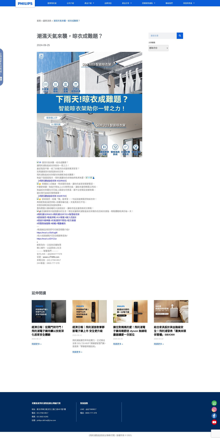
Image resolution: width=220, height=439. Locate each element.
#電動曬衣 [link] (61, 223)
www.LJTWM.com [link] (51, 257)
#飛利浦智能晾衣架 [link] (47, 181)
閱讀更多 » (37, 344)
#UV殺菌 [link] (60, 217)
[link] (61, 196)
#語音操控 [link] (41, 217)
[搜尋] (180, 36)
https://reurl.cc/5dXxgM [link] (47, 233)
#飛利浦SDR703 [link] (60, 214)
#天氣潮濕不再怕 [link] (58, 220)
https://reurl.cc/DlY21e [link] (47, 239)
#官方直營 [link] (71, 220)
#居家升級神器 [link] (43, 220)
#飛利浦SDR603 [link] (44, 214)
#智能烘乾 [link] (51, 217)
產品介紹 (88, 3)
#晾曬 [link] (53, 223)
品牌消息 (108, 3)
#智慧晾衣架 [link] (73, 214)
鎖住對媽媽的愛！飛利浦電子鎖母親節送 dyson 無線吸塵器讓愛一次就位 (130, 331)
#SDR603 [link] (61, 181)
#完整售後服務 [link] (43, 223)
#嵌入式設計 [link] (70, 217)
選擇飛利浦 (51, 3)
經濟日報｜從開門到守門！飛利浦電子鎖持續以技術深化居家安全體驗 (48, 331)
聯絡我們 (169, 3)
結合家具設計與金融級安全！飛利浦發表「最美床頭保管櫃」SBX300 (170, 331)
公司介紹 (70, 3)
